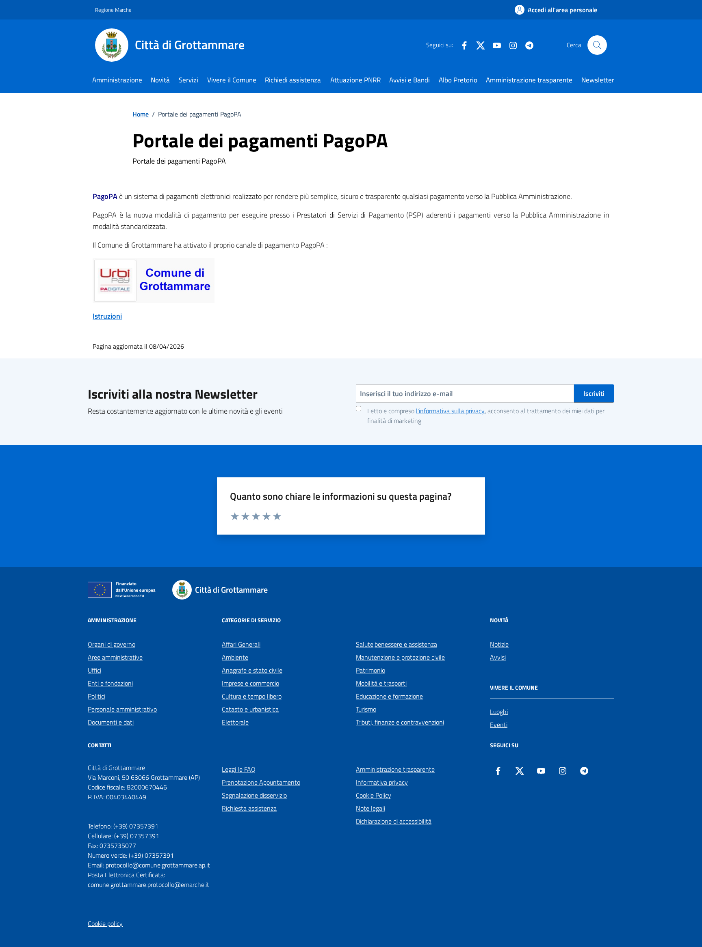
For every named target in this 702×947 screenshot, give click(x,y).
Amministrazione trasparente (529, 80)
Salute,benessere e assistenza (396, 644)
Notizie (499, 644)
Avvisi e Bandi (409, 80)
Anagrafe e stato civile (252, 670)
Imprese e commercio (250, 683)
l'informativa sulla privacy (450, 411)
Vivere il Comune (231, 80)
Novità (160, 80)
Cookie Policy (373, 795)
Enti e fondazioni (110, 683)
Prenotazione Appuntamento (261, 782)
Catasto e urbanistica (250, 709)
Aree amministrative (115, 657)
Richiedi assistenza (293, 80)
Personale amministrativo (122, 709)
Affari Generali (241, 644)
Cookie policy (105, 923)
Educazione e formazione (389, 696)
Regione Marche (113, 10)
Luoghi (499, 711)
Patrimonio (370, 670)
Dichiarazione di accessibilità (393, 821)
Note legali (370, 808)
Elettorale (235, 722)
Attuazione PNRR (355, 80)
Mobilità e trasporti (381, 683)
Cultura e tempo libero (252, 696)
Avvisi (498, 657)
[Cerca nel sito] (597, 45)
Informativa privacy (382, 782)
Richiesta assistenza (249, 808)
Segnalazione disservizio (254, 795)
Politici (96, 696)
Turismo (366, 709)
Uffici (94, 670)
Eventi (498, 724)
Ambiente (235, 657)
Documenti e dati (111, 722)
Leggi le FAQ (239, 769)
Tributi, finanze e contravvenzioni (400, 722)
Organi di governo (111, 644)
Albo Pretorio (458, 80)
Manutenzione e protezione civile (400, 657)
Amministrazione (117, 80)
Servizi (188, 80)
